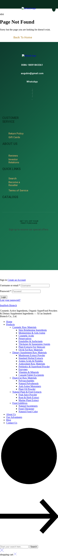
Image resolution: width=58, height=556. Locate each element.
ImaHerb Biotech (8, 305)
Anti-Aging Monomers (30, 386)
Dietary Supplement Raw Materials (29, 352)
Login (3, 297)
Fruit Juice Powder (28, 394)
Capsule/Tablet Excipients (31, 375)
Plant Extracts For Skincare (32, 347)
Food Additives (19, 403)
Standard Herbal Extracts (31, 358)
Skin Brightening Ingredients (33, 330)
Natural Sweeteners (28, 406)
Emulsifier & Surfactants (31, 341)
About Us (11, 414)
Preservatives (25, 338)
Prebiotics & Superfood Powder (34, 366)
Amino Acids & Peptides (31, 361)
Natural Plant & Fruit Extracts (26, 392)
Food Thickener (26, 408)
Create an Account (17, 280)
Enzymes (23, 369)
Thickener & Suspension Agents (34, 344)
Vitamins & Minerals (29, 372)
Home (9, 321)
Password (5, 291)
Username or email (10, 285)
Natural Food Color (28, 411)
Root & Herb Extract (29, 397)
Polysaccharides (26, 380)
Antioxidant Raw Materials (32, 363)
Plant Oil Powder (27, 389)
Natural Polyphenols (29, 383)
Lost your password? (10, 300)
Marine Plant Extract (29, 400)
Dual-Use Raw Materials (24, 377)
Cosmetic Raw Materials (24, 327)
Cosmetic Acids (26, 335)
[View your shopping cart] (54, 8)
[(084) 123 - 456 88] (32, 64)
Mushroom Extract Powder (32, 355)
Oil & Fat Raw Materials (31, 349)
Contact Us (11, 422)
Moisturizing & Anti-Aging (32, 333)
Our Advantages (14, 417)
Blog (8, 420)
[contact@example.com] (32, 73)
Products (10, 324)
